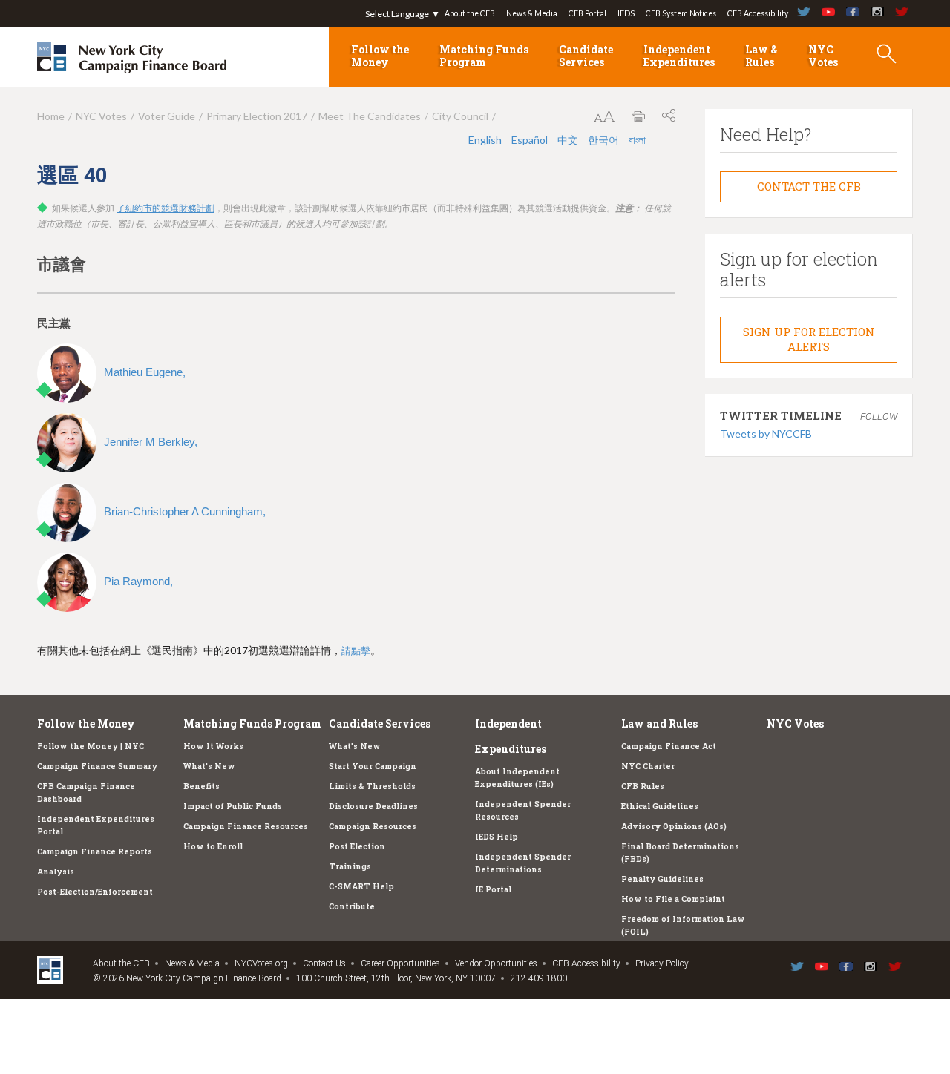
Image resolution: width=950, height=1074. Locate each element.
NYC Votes (823, 55)
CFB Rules (642, 786)
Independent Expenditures (679, 55)
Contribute (352, 906)
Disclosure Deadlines (373, 806)
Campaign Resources (372, 826)
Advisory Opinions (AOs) (674, 826)
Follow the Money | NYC (90, 746)
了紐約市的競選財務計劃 (165, 208)
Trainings (350, 866)
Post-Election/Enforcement (95, 891)
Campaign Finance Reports (94, 851)
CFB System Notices (681, 13)
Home (51, 116)
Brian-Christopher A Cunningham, (185, 511)
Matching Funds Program (483, 55)
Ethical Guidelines (659, 806)
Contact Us (324, 963)
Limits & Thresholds (372, 786)
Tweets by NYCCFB (766, 433)
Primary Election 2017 (256, 116)
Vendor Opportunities (496, 963)
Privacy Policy (662, 963)
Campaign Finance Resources (245, 826)
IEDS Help (496, 836)
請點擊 (355, 650)
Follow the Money (380, 55)
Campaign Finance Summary (97, 766)
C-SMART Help (361, 886)
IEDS (626, 13)
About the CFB (470, 13)
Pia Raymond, (138, 581)
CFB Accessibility (757, 13)
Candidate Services (586, 55)
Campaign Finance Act (668, 746)
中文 (568, 140)
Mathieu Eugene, (145, 372)
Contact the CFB (809, 186)
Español (530, 140)
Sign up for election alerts (809, 339)
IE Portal (493, 889)
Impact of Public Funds (232, 806)
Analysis (55, 871)
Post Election (357, 846)
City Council (460, 116)
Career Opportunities (400, 963)
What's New (209, 766)
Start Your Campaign (372, 766)
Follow (878, 416)
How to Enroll (213, 846)
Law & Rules (761, 55)
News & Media (531, 13)
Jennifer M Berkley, (150, 441)
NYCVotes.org (261, 963)
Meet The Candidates (369, 116)
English (486, 140)
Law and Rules (659, 723)
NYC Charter (648, 766)
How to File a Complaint (673, 899)
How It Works (213, 746)
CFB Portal (587, 13)
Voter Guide (166, 116)
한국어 (604, 140)
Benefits (201, 786)
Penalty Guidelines (662, 879)
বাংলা (637, 140)
